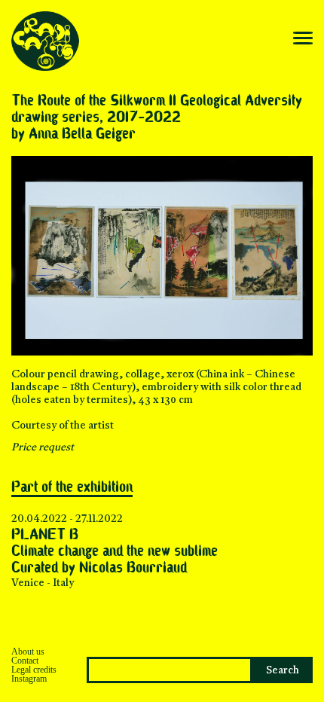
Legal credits (34, 669)
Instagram (29, 678)
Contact (24, 660)
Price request (42, 447)
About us (27, 651)
